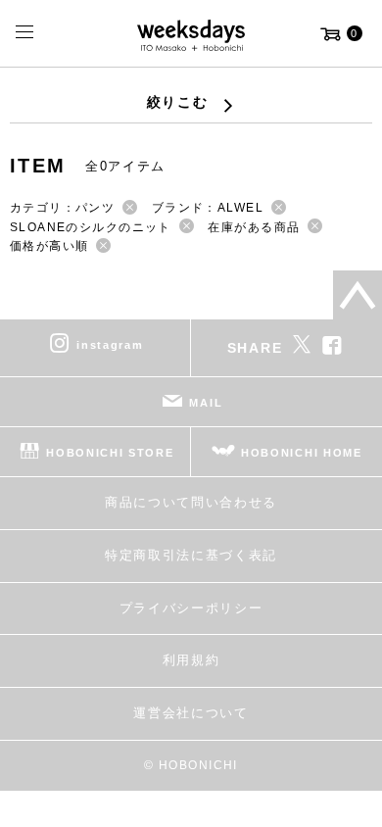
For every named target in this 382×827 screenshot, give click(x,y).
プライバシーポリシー (191, 608)
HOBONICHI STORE (109, 453)
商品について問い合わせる (191, 502)
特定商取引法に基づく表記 (191, 555)
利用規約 (191, 660)
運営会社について (190, 712)
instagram (109, 345)
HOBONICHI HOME (301, 453)
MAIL (205, 403)
